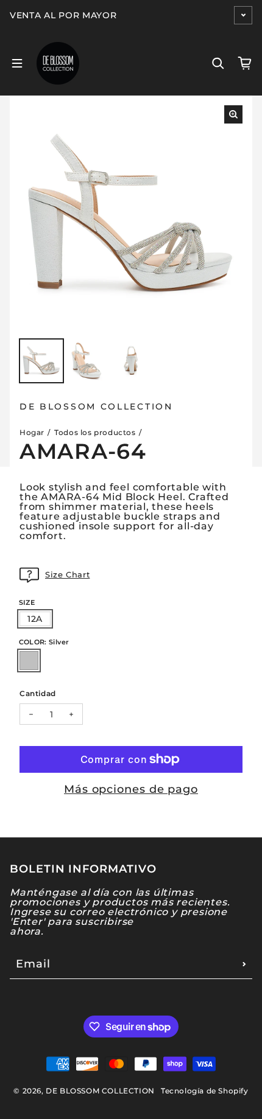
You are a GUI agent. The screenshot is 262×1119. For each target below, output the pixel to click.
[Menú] (17, 63)
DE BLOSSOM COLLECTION (100, 1090)
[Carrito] (245, 63)
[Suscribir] (244, 964)
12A (35, 618)
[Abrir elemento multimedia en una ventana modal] (233, 114)
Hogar (31, 432)
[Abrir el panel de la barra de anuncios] (243, 15)
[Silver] (28, 660)
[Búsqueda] (218, 63)
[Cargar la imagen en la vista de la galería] (41, 361)
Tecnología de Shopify (205, 1090)
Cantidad (37, 693)
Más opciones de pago (131, 789)
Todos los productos (94, 432)
